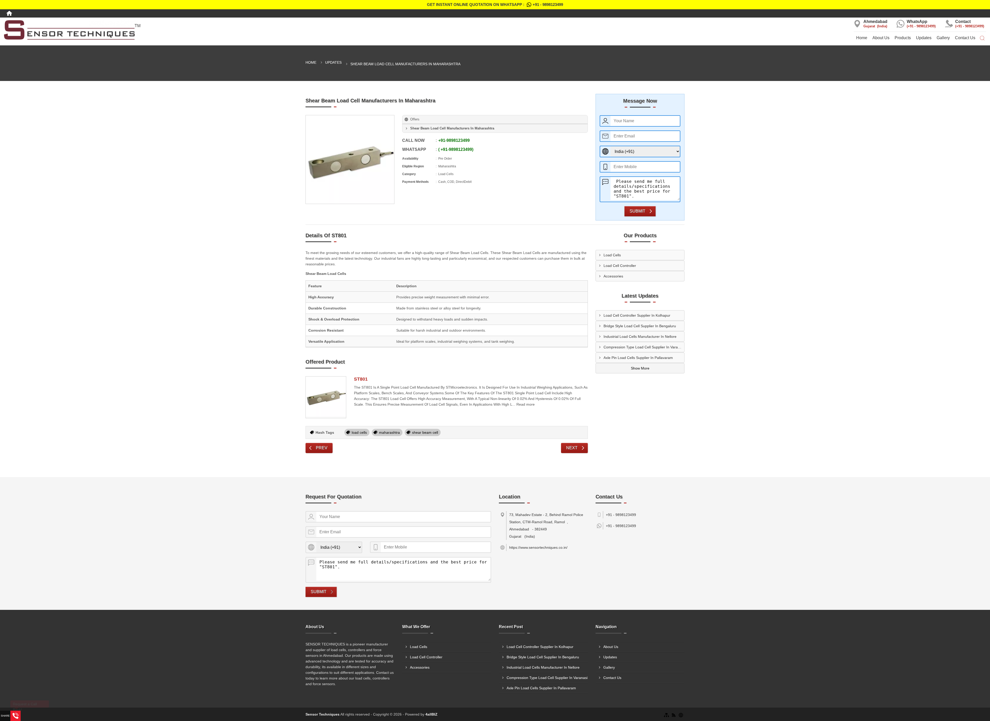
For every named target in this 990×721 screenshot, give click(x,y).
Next (572, 448)
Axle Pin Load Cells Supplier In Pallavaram (638, 358)
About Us (880, 38)
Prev (321, 448)
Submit (637, 211)
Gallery (943, 38)
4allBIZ (431, 714)
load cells (359, 432)
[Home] (9, 13)
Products (903, 38)
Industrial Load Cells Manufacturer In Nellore (640, 336)
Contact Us (965, 38)
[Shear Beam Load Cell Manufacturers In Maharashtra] (350, 159)
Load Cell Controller (620, 266)
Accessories (613, 276)
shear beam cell (425, 432)
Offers (414, 119)
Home (861, 38)
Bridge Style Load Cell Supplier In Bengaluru (640, 326)
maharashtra (389, 432)
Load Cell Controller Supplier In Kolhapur (637, 315)
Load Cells (612, 255)
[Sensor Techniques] (165, 30)
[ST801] (326, 397)
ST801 (361, 379)
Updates (923, 38)
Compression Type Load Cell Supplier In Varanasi (644, 347)
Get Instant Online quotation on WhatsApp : (495, 4)
